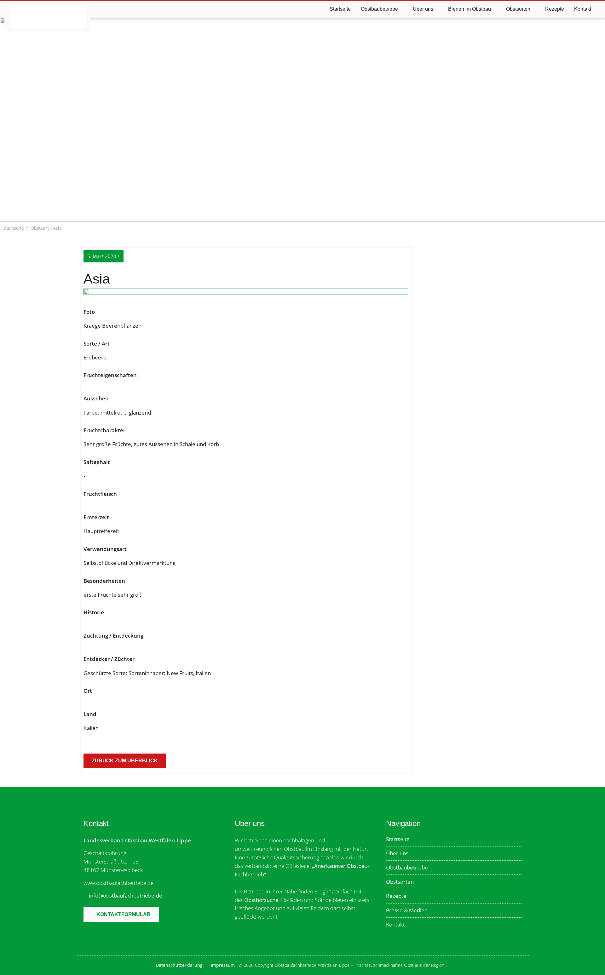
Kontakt (582, 9)
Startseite (340, 9)
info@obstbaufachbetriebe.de (125, 895)
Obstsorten (400, 881)
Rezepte (554, 9)
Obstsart (40, 228)
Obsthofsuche (261, 899)
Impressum (223, 965)
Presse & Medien (407, 910)
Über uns (397, 853)
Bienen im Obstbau (469, 9)
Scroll (301, 203)
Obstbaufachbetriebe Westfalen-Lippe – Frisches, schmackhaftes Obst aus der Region (47, 15)
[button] (598, 228)
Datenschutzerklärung (179, 965)
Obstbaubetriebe (407, 867)
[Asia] (246, 293)
